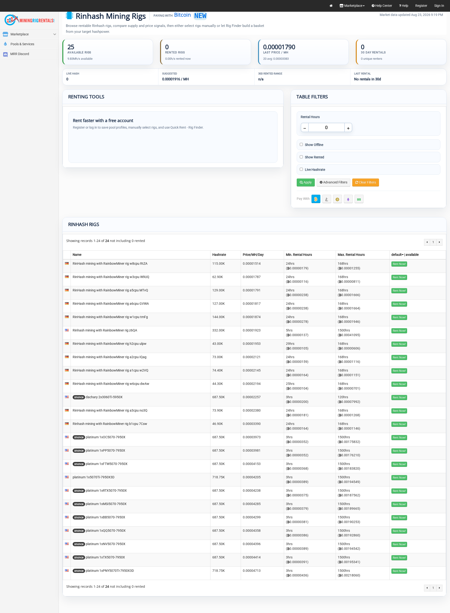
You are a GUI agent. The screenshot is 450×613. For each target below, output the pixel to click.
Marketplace (353, 5)
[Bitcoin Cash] (359, 199)
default (396, 254)
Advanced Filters (334, 182)
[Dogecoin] (337, 199)
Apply (307, 182)
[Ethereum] (348, 199)
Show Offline (313, 145)
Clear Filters (367, 182)
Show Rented (314, 157)
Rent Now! (399, 264)
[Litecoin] (326, 199)
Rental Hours (310, 117)
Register (421, 5)
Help (404, 5)
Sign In (439, 5)
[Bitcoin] (315, 199)
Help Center (383, 5)
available (412, 254)
